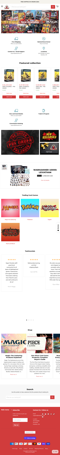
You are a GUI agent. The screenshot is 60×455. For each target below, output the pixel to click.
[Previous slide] (5, 21)
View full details (45, 180)
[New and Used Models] (16, 112)
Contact (25, 448)
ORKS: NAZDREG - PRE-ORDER (9, 87)
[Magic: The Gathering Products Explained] (13, 343)
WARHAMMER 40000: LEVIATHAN (45, 171)
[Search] (53, 7)
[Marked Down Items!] (44, 40)
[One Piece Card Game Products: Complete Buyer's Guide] (39, 343)
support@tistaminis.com (39, 415)
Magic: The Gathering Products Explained (13, 356)
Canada (29, 432)
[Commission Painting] (16, 122)
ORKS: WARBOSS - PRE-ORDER (24, 87)
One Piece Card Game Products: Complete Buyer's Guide (39, 357)
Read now (13, 374)
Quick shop (9, 93)
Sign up (16, 425)
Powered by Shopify (30, 452)
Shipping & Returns (39, 448)
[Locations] (44, 51)
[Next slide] (54, 21)
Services (31, 448)
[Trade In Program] (44, 112)
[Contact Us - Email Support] (16, 51)
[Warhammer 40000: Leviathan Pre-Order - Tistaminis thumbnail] (4, 167)
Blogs (46, 448)
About (20, 448)
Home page (15, 448)
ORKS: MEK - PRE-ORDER (41, 87)
